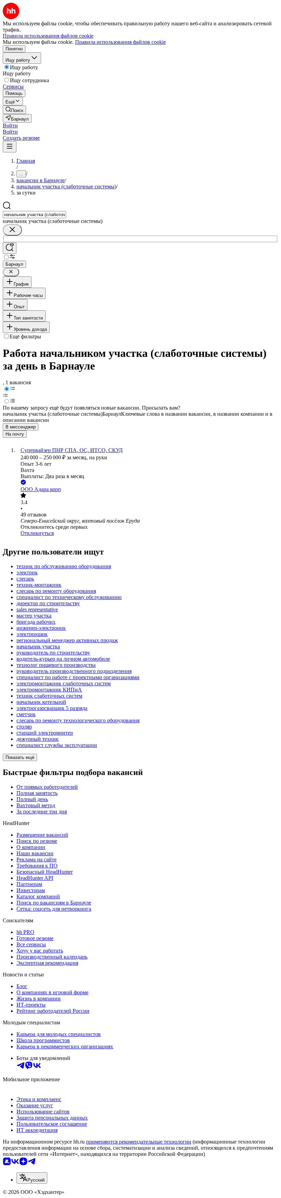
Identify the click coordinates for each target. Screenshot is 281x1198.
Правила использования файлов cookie (120, 42)
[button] (10, 125)
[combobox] (34, 214)
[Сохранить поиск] (9, 248)
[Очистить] (12, 230)
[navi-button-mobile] (9, 146)
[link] (14, 109)
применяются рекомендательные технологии (138, 1142)
